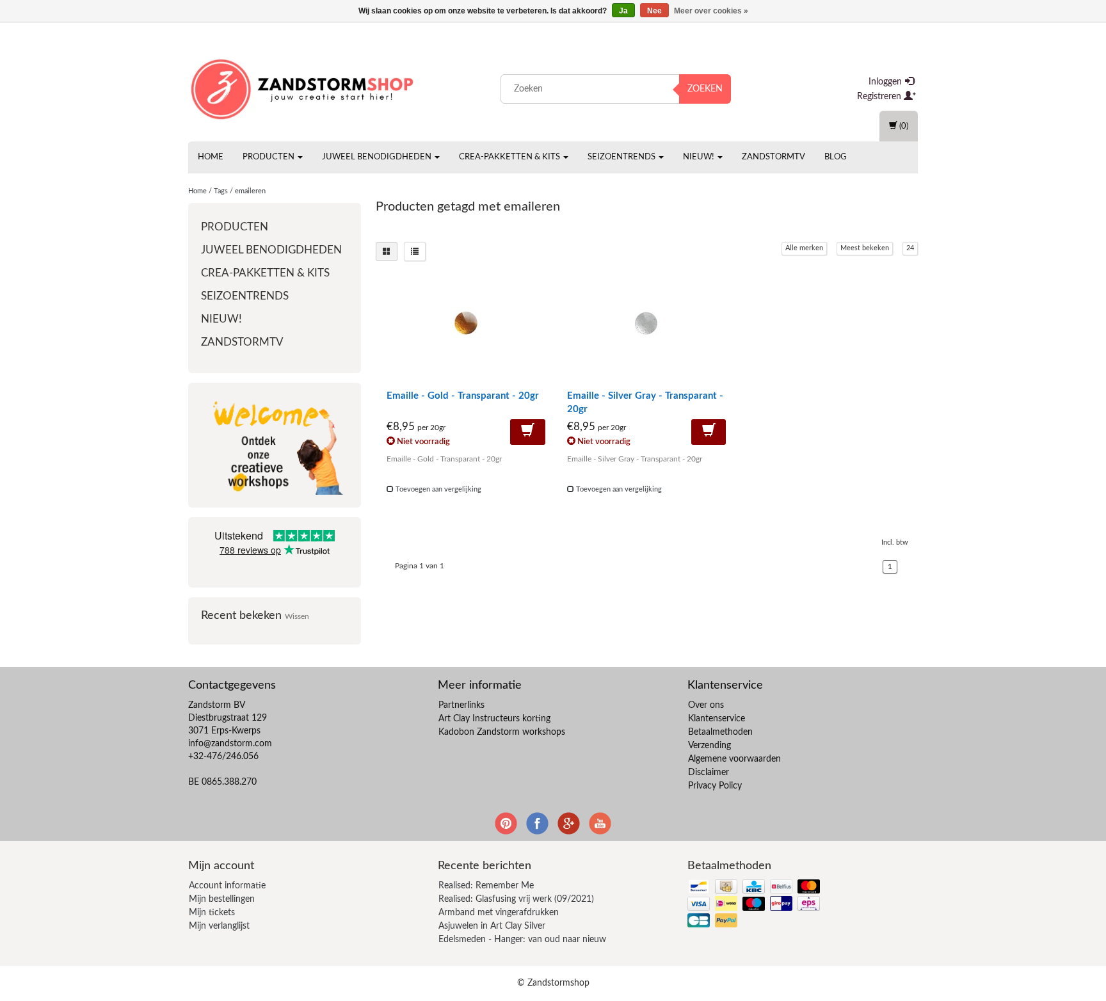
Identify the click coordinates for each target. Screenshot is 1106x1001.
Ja (623, 10)
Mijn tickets (212, 912)
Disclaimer (708, 772)
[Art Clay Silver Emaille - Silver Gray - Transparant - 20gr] (646, 328)
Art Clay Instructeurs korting (494, 718)
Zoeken (705, 88)
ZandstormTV (773, 157)
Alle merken (804, 248)
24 (910, 248)
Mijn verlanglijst (219, 926)
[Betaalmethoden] (754, 904)
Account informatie (227, 885)
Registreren (880, 96)
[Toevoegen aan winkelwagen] (527, 432)
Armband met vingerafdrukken (498, 912)
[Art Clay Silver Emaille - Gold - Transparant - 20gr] (466, 328)
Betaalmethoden (720, 732)
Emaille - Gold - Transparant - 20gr (463, 396)
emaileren (250, 191)
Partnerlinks (461, 705)
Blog (835, 157)
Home (210, 157)
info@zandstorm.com (230, 743)
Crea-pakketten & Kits (510, 157)
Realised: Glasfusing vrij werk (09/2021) (516, 899)
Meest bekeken (864, 248)
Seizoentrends (622, 157)
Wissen (297, 616)
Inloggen (886, 81)
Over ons (706, 705)
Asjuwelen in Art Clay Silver (491, 926)
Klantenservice (716, 718)
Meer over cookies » (711, 10)
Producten (269, 157)
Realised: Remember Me (486, 885)
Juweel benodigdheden (377, 157)
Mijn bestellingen (222, 899)
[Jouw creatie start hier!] (303, 86)
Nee (654, 10)
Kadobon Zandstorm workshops (501, 732)
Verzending (709, 745)
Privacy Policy (715, 785)
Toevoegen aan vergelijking (437, 489)
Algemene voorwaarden (734, 759)
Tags (221, 191)
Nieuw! (699, 157)
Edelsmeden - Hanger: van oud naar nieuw (522, 939)
